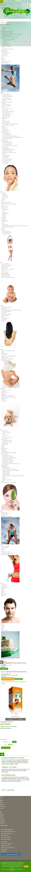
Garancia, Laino (5, 213)
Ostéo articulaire (6, 474)
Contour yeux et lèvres (7, 144)
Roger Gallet (5, 209)
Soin (3, 107)
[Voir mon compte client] (1, 662)
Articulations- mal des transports (8, 397)
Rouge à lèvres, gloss (7, 151)
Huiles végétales (5, 465)
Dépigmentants (5, 130)
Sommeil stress (4, 62)
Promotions (2, 659)
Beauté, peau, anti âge (7, 32)
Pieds (2, 205)
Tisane (2, 481)
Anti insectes (4, 401)
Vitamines (3, 27)
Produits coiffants (5, 315)
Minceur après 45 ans (6, 551)
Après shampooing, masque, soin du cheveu (11, 310)
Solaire (1, 349)
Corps (1, 191)
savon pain (4, 194)
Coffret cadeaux (4, 630)
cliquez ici (12, 870)
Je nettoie (3, 100)
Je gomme (3, 200)
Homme (4, 216)
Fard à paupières (6, 155)
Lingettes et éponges (7, 99)
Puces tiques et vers (5, 390)
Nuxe (3, 210)
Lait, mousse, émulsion (7, 96)
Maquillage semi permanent (8, 149)
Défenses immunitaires (7, 49)
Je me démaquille (5, 94)
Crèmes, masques (6, 432)
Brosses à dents (6, 53)
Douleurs (3, 60)
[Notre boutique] (15, 1)
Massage (3, 229)
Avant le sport (4, 512)
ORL (3, 47)
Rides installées (5, 122)
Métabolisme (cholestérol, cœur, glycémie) (12, 34)
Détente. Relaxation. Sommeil (8, 469)
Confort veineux (5, 473)
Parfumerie (3, 208)
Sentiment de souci (6, 455)
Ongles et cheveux (6, 35)
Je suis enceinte (5, 263)
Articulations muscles (7, 232)
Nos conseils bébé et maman (8, 831)
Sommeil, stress (6, 43)
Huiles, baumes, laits (7, 441)
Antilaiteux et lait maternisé (7, 395)
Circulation (4, 42)
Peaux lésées (4, 55)
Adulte (3, 28)
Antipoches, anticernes (7, 142)
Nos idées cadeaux (5, 839)
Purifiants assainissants (6, 61)
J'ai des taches (4, 127)
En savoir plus (3, 739)
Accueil (3, 682)
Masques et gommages (6, 102)
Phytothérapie (4, 451)
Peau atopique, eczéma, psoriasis (8, 204)
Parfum (2, 590)
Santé (1, 26)
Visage (1, 92)
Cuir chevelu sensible (6, 311)
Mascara (4, 153)
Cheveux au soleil (5, 318)
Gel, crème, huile (6, 98)
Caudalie (4, 212)
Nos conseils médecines (7, 829)
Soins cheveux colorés (6, 314)
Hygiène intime (4, 220)
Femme (4, 221)
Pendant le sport (5, 513)
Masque (4, 103)
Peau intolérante (6, 113)
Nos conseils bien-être (6, 833)
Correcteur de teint (6, 160)
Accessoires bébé (5, 276)
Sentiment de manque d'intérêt (9, 458)
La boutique (4, 841)
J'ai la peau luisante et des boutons (10, 136)
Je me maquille (4, 147)
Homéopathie (4, 50)
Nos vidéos (4, 851)
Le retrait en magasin (6, 843)
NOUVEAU (2, 823)
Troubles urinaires (6, 41)
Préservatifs (4, 594)
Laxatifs (3, 399)
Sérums (4, 433)
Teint (3, 436)
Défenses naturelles (6, 479)
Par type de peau (5, 132)
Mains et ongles (4, 206)
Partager (20, 719)
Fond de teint (5, 157)
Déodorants (5, 443)
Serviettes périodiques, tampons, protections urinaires (14, 225)
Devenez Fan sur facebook (12, 854)
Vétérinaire (2, 388)
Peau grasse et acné (7, 114)
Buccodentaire (4, 51)
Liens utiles (4, 849)
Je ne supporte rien (6, 133)
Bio (0, 429)
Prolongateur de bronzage (7, 359)
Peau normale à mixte (7, 108)
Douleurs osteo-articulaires (8, 39)
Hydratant (3, 595)
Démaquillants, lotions (7, 437)
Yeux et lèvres (4, 140)
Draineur (3, 549)
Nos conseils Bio (5, 835)
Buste (2, 228)
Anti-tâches (4, 129)
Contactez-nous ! (5, 845)
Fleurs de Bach (4, 454)
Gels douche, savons (7, 440)
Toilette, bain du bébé (6, 265)
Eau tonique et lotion (7, 95)
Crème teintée (5, 161)
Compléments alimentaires (7, 31)
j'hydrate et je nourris (6, 106)
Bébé (1, 262)
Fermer (26, 866)
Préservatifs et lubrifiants (8, 227)
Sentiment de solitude (7, 459)
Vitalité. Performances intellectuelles (10, 470)
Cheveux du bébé (5, 266)
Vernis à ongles (5, 156)
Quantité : (5, 741)
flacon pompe (5, 197)
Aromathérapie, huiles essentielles (9, 452)
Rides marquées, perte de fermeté (10, 123)
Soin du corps (4, 439)
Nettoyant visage (5, 587)
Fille (3, 223)
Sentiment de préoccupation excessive (11, 463)
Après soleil (3, 354)
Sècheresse (5, 224)
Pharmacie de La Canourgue (6, 3)
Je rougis (3, 126)
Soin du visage (4, 431)
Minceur (2, 545)
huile (3, 198)
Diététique (3, 450)
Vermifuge (3, 394)
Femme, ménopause (7, 46)
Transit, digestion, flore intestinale (10, 36)
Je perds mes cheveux (6, 307)
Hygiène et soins (5, 392)
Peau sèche (5, 110)
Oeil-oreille (3, 391)
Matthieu (4, 214)
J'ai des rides (4, 118)
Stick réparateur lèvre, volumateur (10, 145)
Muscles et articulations (6, 516)
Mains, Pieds (5, 444)
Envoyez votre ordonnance (7, 847)
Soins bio (3, 316)
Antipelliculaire (4, 825)
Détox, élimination (5, 554)
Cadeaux (2, 624)
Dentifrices (4, 54)
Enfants (4, 478)
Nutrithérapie (4, 466)
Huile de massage (6, 231)
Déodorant (3, 217)
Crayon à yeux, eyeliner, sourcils (9, 152)
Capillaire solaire (5, 357)
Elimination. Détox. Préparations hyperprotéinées (13, 475)
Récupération (4, 515)
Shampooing (4, 308)
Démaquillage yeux (6, 141)
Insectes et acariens (5, 64)
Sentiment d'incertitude (7, 456)
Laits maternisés (5, 272)
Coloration (3, 312)
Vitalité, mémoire (6, 45)
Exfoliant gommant (6, 104)
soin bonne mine (6, 117)
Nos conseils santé (5, 837)
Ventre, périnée (5, 233)
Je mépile (3, 219)
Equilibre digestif (6, 467)
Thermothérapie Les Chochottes (8, 482)
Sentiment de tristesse (7, 462)
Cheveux (2, 306)
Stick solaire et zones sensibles (8, 356)
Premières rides (6, 121)
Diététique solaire (5, 360)
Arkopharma (5, 724)
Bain (2, 201)
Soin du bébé (4, 267)
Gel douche (3, 585)
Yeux (3, 38)
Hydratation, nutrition (6, 202)
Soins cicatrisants (6, 115)
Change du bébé (5, 273)
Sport (1, 511)
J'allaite (3, 270)
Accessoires (5, 163)
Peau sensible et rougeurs (8, 111)
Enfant (3, 30)
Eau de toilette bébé (5, 274)
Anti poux (3, 320)
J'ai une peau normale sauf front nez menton (12, 137)
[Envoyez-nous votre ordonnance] (29, 6)
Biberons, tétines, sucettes (7, 269)
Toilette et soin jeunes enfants (8, 277)
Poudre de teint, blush (7, 159)
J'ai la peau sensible (6, 138)
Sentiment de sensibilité (7, 460)
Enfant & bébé (4, 353)
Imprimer (10, 719)
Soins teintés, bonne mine (8, 125)
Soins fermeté (4, 547)
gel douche (4, 195)
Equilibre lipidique (6, 471)
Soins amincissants (5, 546)
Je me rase (3, 584)
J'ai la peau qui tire (6, 134)
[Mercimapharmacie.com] (15, 11)
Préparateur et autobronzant (7, 350)
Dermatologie (4, 398)
